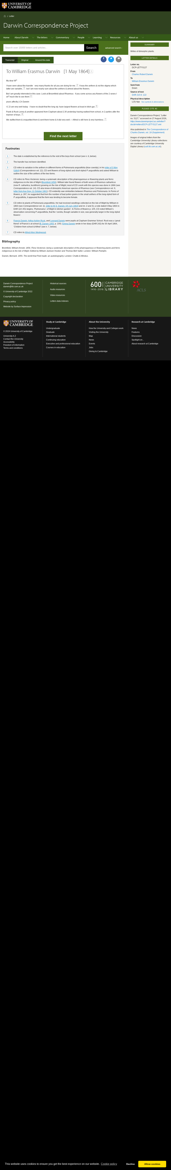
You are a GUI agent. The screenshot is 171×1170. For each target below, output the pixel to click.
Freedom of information (13, 345)
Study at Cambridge (56, 321)
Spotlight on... (138, 340)
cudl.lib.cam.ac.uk (152, 146)
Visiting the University (98, 332)
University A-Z (9, 336)
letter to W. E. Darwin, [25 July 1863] (62, 206)
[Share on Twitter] (111, 59)
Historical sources (58, 283)
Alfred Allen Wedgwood (35, 232)
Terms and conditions (13, 348)
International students (56, 336)
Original (24, 60)
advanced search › (113, 48)
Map (91, 336)
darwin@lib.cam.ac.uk (13, 286)
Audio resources (57, 289)
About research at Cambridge (145, 343)
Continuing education (56, 340)
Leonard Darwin (57, 221)
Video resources (57, 295)
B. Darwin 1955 (47, 224)
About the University (99, 321)
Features (136, 332)
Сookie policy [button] (109, 1163)
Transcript (9, 60)
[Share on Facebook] (104, 59)
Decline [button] (130, 1164)
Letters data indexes (59, 301)
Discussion (137, 336)
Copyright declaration (13, 296)
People (81, 37)
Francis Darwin (20, 221)
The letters (42, 37)
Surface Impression (22, 306)
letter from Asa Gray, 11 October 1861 (30, 191)
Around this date (42, 60)
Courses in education (55, 347)
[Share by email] (119, 59)
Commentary (62, 37)
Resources (115, 37)
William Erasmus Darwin (143, 81)
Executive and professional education (63, 343)
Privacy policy (9, 301)
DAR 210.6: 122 (139, 95)
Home (4, 16)
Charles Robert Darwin (142, 74)
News (91, 340)
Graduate (50, 332)
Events (92, 343)
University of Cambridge (16, 291)
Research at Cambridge (143, 321)
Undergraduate (53, 328)
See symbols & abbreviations (152, 102)
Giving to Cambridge (98, 351)
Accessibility (9, 342)
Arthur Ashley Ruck (36, 221)
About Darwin (21, 37)
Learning (97, 37)
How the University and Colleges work (106, 328)
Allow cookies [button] (152, 1164)
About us (133, 37)
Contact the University (13, 339)
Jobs (91, 347)
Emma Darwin (68, 224)
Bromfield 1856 (49, 182)
